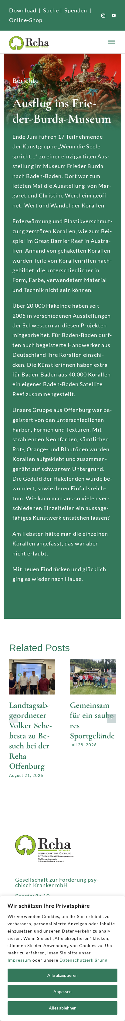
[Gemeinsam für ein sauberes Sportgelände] (93, 662)
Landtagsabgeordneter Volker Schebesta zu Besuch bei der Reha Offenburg (30, 735)
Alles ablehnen (62, 1007)
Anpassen (62, 991)
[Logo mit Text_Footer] (44, 837)
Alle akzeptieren (62, 975)
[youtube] (114, 16)
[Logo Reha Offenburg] (57, 42)
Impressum (19, 960)
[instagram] (103, 16)
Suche (51, 10)
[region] (62, 958)
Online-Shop (25, 20)
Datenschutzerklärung (83, 960)
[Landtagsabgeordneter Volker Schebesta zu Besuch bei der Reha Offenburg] (32, 662)
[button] (13, 718)
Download (22, 10)
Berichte (25, 80)
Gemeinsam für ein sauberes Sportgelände (93, 720)
